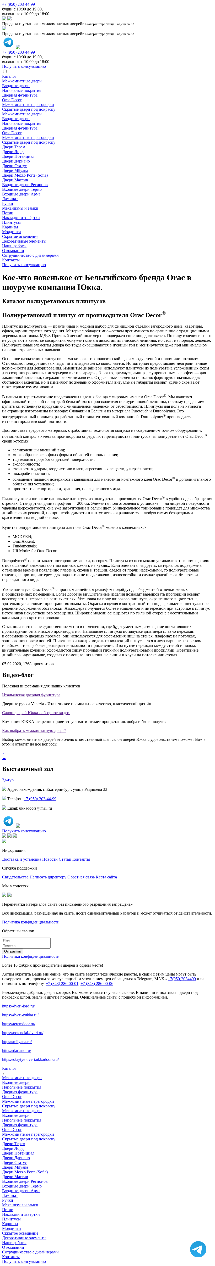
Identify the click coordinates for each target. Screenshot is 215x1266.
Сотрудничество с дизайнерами (30, 255)
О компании (13, 250)
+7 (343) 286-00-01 (62, 983)
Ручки (7, 203)
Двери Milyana (15, 170)
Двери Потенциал (18, 156)
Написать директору (48, 877)
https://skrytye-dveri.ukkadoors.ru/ (30, 1059)
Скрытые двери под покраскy (28, 109)
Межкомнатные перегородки (28, 104)
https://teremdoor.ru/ (18, 1024)
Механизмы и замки (20, 208)
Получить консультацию (24, 264)
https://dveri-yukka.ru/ (20, 1015)
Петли (7, 213)
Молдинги (11, 231)
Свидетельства (15, 877)
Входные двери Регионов (25, 184)
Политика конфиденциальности (31, 922)
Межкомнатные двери (22, 81)
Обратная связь (81, 877)
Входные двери (16, 85)
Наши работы (14, 246)
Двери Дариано (16, 161)
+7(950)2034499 (182, 979)
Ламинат (10, 199)
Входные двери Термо (22, 189)
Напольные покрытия (21, 90)
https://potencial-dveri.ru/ (22, 1032)
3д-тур (8, 780)
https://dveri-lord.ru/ (18, 1006)
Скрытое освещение (20, 236)
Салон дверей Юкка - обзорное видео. (36, 712)
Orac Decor (12, 100)
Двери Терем (13, 147)
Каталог (9, 76)
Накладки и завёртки (21, 217)
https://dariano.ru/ (16, 1050)
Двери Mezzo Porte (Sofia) (25, 175)
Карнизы (10, 227)
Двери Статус (14, 166)
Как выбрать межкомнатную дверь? (34, 730)
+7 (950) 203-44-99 (18, 4)
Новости (50, 859)
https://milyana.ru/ (17, 1041)
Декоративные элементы (24, 241)
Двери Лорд (13, 151)
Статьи (65, 859)
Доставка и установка (21, 859)
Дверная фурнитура (19, 95)
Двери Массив (15, 180)
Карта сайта (106, 877)
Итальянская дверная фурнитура (31, 695)
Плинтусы (11, 222)
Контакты (11, 260)
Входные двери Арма (21, 194)
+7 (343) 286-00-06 (96, 983)
